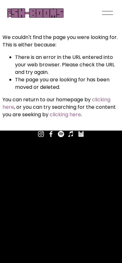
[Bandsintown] (81, 134)
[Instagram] (41, 134)
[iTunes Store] (71, 134)
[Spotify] (61, 134)
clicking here (65, 114)
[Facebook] (51, 134)
